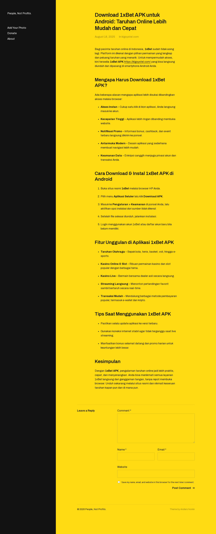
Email (162, 449)
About (11, 38)
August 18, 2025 (105, 36)
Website (122, 466)
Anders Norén (187, 509)
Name (121, 449)
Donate (12, 33)
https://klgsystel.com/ (137, 61)
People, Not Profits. (19, 13)
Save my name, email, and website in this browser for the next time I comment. (158, 482)
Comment (124, 410)
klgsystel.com (130, 36)
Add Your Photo (16, 27)
